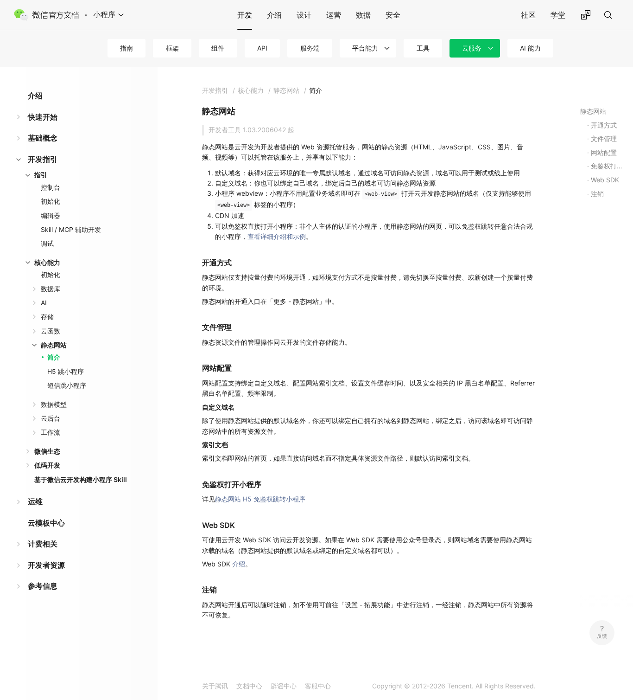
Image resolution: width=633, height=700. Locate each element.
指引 (40, 175)
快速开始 (42, 117)
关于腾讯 (215, 686)
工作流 (50, 432)
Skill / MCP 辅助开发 (71, 229)
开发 (244, 14)
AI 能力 (530, 48)
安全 (393, 14)
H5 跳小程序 (65, 371)
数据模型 (54, 404)
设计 (304, 14)
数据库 (50, 289)
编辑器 (50, 215)
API (262, 48)
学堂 (558, 14)
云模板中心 (46, 522)
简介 (53, 357)
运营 (333, 14)
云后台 (50, 418)
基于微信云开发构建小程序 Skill (80, 479)
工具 (423, 48)
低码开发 (47, 465)
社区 (528, 14)
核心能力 (47, 262)
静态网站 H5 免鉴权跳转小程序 (260, 499)
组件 (217, 48)
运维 (35, 501)
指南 (126, 48)
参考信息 (42, 586)
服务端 (310, 48)
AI (44, 303)
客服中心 (318, 686)
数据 (363, 14)
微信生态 (47, 451)
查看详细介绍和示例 (276, 236)
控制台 (50, 187)
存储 (47, 317)
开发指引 (42, 159)
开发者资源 (46, 565)
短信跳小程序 (66, 385)
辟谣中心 (284, 686)
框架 (172, 48)
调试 (47, 243)
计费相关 (42, 543)
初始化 (50, 201)
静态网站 (54, 345)
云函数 (50, 331)
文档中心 (249, 686)
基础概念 (42, 137)
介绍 (274, 14)
